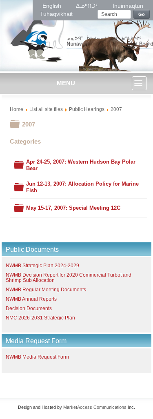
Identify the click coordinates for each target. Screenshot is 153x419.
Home (16, 109)
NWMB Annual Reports (31, 299)
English (52, 5)
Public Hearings (86, 109)
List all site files (46, 109)
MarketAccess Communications (94, 407)
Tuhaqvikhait (56, 14)
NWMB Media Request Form (37, 357)
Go (141, 14)
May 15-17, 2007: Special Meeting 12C (73, 208)
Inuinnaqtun (128, 5)
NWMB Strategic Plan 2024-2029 (42, 265)
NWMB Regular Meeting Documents (46, 290)
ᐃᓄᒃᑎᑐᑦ (88, 5)
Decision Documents (29, 308)
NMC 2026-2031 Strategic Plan (40, 318)
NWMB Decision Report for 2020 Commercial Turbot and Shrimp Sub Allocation (68, 277)
